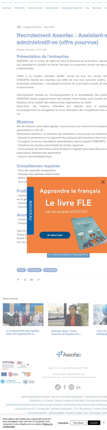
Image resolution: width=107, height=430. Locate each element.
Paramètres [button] (63, 422)
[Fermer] (103, 423)
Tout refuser (78, 422)
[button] (103, 182)
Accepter (94, 422)
